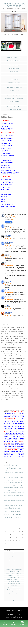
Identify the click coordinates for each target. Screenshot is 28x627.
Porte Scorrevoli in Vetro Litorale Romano (10, 485)
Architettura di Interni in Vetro (14, 109)
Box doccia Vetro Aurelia (15, 382)
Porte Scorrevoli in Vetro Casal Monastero (10, 477)
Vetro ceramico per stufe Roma (14, 60)
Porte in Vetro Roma (14, 561)
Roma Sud (13, 518)
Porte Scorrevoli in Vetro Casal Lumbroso (17, 475)
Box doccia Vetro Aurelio (19, 338)
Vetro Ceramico (14, 79)
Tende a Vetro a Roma (11, 520)
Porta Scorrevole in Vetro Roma (14, 558)
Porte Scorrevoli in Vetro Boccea (13, 474)
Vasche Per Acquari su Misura (14, 57)
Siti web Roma (19, 617)
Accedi (17, 616)
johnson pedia (8, 312)
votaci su (8, 222)
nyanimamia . (8, 235)
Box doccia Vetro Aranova (9, 360)
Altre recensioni (14, 319)
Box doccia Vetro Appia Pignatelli (11, 327)
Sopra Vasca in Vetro (14, 101)
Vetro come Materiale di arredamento (14, 98)
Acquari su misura (6, 393)
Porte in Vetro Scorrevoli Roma (14, 563)
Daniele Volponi (8, 281)
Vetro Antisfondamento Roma (14, 587)
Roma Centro (10, 514)
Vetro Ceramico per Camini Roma (14, 87)
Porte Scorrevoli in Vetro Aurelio (16, 470)
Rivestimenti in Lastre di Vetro (14, 106)
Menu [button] (15, 11)
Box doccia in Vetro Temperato (14, 367)
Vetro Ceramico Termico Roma (14, 596)
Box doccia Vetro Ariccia (12, 395)
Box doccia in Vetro (14, 369)
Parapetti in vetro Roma (13, 556)
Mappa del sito (12, 616)
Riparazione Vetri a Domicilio (14, 95)
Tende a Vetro (14, 93)
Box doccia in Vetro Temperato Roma (12, 354)
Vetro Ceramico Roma (14, 90)
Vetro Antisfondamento (14, 65)
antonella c (7, 254)
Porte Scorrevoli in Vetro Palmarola (15, 487)
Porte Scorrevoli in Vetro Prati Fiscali (15, 490)
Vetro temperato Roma (14, 600)
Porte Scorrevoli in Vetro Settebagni (16, 500)
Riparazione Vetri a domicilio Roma (14, 569)
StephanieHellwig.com (14, 611)
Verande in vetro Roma (14, 581)
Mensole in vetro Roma (14, 34)
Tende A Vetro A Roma (14, 68)
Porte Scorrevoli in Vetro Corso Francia (14, 482)
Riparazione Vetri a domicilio (15, 511)
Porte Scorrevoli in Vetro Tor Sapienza (15, 503)
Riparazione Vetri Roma (13, 571)
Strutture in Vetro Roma (14, 82)
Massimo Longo (9, 296)
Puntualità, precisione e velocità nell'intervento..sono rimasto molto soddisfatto (14, 285)
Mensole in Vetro (14, 71)
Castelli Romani (11, 465)
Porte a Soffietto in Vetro (14, 104)
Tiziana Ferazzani (9, 242)
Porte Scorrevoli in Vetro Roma (14, 565)
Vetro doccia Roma (14, 598)
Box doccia (4, 369)
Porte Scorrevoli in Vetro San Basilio (15, 497)
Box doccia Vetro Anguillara (16, 358)
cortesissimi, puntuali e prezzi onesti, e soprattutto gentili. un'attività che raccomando (16, 258)
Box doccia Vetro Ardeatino (17, 351)
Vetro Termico (14, 76)
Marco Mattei (8, 289)
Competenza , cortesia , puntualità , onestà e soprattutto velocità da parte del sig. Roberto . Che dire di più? (16, 301)
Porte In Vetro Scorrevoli (14, 63)
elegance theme (17, 610)
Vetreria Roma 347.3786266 (14, 5)
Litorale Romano (11, 468)
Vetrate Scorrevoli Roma (14, 583)
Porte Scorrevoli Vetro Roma (14, 567)
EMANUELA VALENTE (10, 225)
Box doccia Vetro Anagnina (16, 391)
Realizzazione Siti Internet (11, 617)
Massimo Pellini (8, 262)
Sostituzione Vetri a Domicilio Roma (14, 573)
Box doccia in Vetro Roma (13, 376)
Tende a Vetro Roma (14, 577)
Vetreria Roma (14, 585)
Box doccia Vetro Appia (12, 362)
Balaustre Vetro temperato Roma (11, 340)
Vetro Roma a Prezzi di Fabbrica (14, 84)
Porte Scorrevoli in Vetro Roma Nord (11, 495)
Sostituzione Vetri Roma (14, 575)
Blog (14, 552)
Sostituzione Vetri (14, 74)
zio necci (7, 305)
